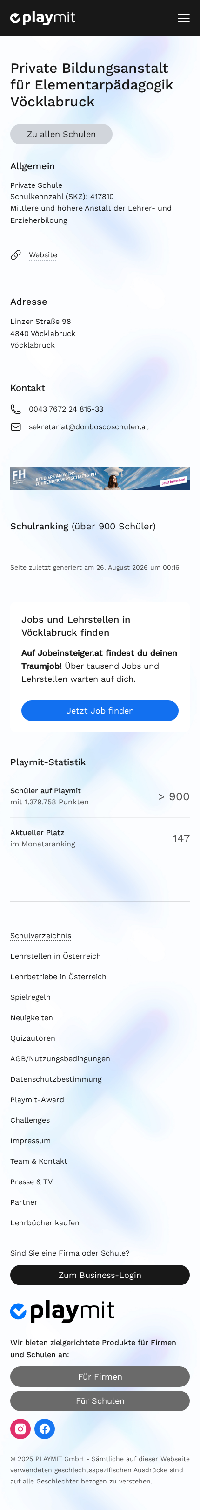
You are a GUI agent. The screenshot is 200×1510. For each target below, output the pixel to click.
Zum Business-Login (100, 1275)
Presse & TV (31, 1181)
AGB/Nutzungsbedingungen (60, 1058)
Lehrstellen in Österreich (55, 956)
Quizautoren (32, 1038)
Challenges (30, 1120)
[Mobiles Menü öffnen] (183, 18)
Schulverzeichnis (40, 935)
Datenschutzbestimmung (56, 1079)
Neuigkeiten (31, 1017)
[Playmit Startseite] (43, 18)
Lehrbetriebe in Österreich (58, 976)
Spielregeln (30, 997)
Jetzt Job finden (100, 710)
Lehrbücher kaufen (45, 1222)
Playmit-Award (37, 1099)
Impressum (30, 1140)
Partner (24, 1202)
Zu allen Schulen (61, 134)
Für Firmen (100, 1376)
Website (43, 254)
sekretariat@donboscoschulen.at (89, 426)
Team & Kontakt (38, 1161)
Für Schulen (100, 1401)
